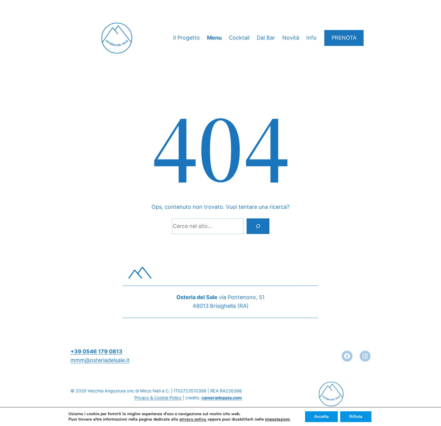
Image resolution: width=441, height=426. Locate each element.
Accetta (321, 416)
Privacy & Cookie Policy (158, 397)
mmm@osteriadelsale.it (100, 360)
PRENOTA (344, 37)
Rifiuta (355, 416)
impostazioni (277, 419)
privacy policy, (192, 419)
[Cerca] (258, 226)
